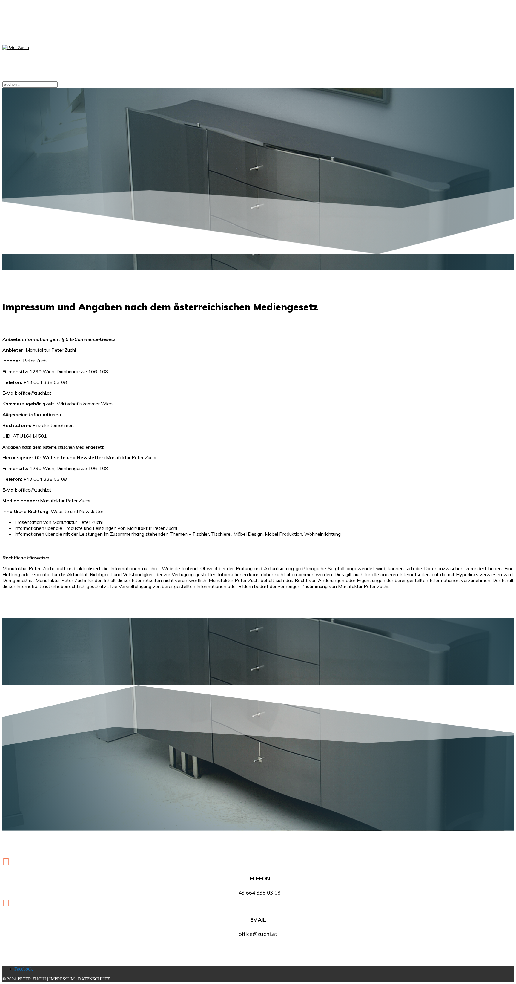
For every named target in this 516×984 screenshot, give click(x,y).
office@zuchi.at (34, 393)
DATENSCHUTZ (94, 979)
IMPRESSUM (62, 979)
